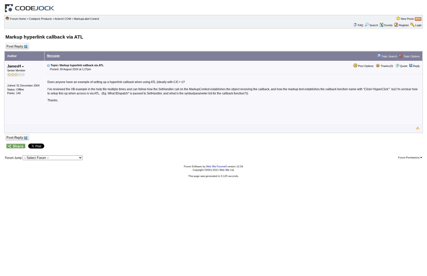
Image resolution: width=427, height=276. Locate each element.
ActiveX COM (63, 18)
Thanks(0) (386, 65)
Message (53, 56)
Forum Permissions (409, 157)
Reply (416, 65)
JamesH (14, 66)
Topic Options (411, 56)
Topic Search (389, 56)
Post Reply (14, 46)
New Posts (407, 18)
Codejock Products (40, 18)
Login (418, 25)
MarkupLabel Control (86, 18)
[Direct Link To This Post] (48, 65)
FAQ (360, 25)
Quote (403, 65)
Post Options (365, 65)
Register (404, 25)
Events (388, 25)
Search (373, 25)
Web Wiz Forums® (216, 166)
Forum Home (18, 18)
